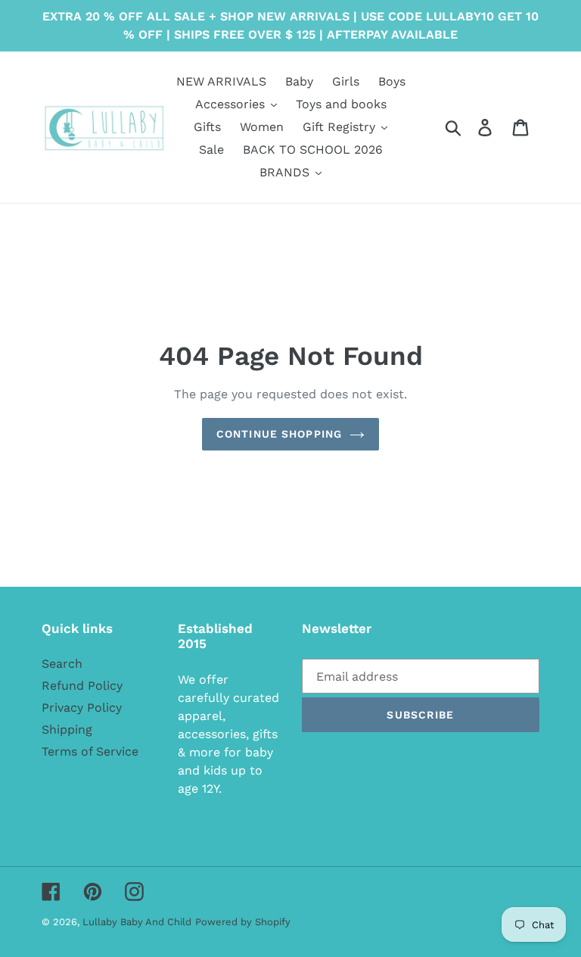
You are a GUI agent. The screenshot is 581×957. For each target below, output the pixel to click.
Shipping (67, 729)
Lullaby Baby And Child (136, 921)
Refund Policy (82, 685)
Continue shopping (279, 434)
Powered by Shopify (242, 921)
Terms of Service (90, 751)
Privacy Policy (82, 707)
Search (62, 663)
